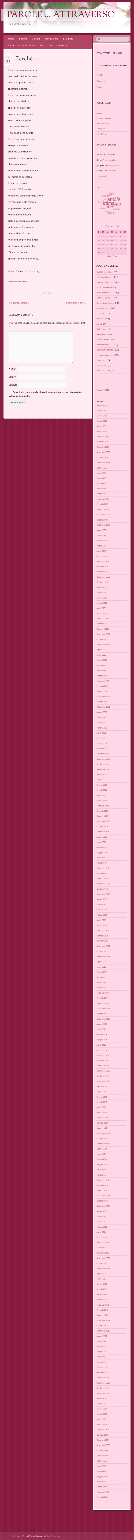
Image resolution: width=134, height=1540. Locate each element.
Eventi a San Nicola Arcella (22, 45)
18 (112, 244)
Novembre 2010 (103, 1383)
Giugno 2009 (101, 1471)
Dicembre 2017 (102, 941)
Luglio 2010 (101, 1404)
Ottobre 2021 (102, 702)
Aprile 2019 (101, 858)
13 (121, 240)
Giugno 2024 (101, 540)
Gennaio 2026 (102, 442)
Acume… (100, 113)
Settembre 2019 (103, 832)
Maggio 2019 (101, 853)
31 (107, 252)
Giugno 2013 (101, 1222)
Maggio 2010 (101, 1414)
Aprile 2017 (101, 982)
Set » (115, 256)
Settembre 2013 (103, 1206)
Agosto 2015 (101, 1086)
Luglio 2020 (101, 780)
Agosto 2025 (101, 468)
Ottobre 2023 (102, 582)
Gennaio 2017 (102, 998)
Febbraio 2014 (102, 1180)
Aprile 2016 (101, 1045)
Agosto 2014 (101, 1149)
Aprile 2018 (101, 920)
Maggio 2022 (101, 665)
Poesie (99, 390)
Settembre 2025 (103, 463)
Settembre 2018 (103, 894)
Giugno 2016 (101, 1034)
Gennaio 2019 (102, 873)
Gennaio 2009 (102, 1497)
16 (103, 244)
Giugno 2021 (101, 723)
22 (99, 248)
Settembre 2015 (103, 1081)
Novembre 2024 (103, 515)
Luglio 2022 (101, 655)
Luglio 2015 (101, 1092)
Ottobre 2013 (102, 1201)
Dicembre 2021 (102, 691)
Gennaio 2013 (102, 1248)
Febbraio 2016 (102, 1055)
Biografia (22, 38)
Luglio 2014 (101, 1154)
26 (116, 248)
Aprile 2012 (101, 1294)
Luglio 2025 (101, 473)
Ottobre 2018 (102, 889)
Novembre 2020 (103, 759)
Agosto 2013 (101, 1211)
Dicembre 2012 (102, 1253)
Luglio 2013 (101, 1216)
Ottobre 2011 (101, 1326)
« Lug (109, 256)
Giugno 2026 (101, 416)
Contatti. (36, 38)
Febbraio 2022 (102, 681)
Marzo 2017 (101, 988)
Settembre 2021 (103, 707)
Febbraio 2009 (102, 1492)
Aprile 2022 (101, 670)
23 (103, 248)
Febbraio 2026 (102, 437)
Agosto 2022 (101, 650)
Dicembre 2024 (102, 509)
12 (116, 240)
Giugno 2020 (101, 785)
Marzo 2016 (101, 1050)
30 (103, 252)
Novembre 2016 (103, 1008)
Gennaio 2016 (102, 1061)
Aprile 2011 (101, 1357)
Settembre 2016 (103, 1019)
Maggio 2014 (101, 1164)
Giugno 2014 (101, 1159)
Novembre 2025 (103, 452)
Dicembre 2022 (102, 629)
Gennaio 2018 (102, 936)
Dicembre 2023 (102, 572)
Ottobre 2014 (102, 1138)
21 (125, 244)
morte (115, 210)
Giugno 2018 (101, 910)
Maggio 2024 (101, 546)
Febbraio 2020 (102, 806)
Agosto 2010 (101, 1398)
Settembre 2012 (103, 1268)
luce (101, 207)
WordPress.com (53, 1536)
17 (107, 244)
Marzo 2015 (101, 1112)
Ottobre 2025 (102, 457)
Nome (12, 369)
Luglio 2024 (101, 535)
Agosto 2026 (101, 405)
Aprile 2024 (101, 551)
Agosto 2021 (101, 712)
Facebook (100, 81)
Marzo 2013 (101, 1237)
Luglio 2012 (101, 1279)
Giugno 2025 (101, 478)
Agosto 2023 (101, 587)
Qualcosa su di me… (59, 45)
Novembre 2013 (103, 1196)
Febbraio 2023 (102, 618)
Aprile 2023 (101, 608)
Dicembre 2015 (102, 1066)
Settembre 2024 (103, 525)
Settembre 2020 (103, 769)
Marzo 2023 (101, 613)
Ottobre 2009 (102, 1450)
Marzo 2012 (101, 1300)
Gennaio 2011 (102, 1372)
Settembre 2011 (103, 1331)
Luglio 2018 (101, 904)
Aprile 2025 (101, 488)
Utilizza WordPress (20, 1536)
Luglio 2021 (101, 717)
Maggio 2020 (101, 790)
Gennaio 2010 (102, 1435)
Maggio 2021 (101, 728)
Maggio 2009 (101, 1476)
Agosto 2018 (101, 899)
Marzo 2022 (101, 676)
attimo (109, 208)
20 (121, 244)
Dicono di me (51, 38)
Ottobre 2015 (102, 1076)
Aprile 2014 (101, 1170)
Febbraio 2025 (102, 499)
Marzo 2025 (101, 494)
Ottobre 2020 (102, 764)
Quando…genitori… (104, 118)
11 (112, 240)
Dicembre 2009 (102, 1440)
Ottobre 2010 (102, 1388)
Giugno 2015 (101, 1097)
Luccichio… (101, 134)
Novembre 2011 (103, 1320)
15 (99, 244)
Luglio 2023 (101, 593)
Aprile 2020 (101, 795)
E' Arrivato (68, 38)
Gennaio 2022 (102, 686)
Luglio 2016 (101, 1029)
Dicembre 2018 (102, 878)
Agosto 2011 (101, 1336)
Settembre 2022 (103, 645)
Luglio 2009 (101, 1466)
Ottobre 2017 (102, 951)
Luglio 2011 (101, 1341)
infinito (107, 195)
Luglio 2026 (101, 410)
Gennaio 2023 (102, 624)
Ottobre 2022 (102, 639)
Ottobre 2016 (102, 1014)
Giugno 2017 (101, 972)
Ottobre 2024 (102, 520)
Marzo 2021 (101, 738)
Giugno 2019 (101, 847)
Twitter (99, 87)
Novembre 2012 (103, 1258)
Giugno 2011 (101, 1346)
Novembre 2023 (103, 577)
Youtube (99, 75)
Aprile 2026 (101, 426)
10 (107, 240)
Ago (8, 58)
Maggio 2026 (101, 421)
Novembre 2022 (103, 634)
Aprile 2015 (101, 1107)
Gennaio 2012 (102, 1310)
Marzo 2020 (101, 800)
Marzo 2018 (101, 925)
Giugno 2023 (101, 598)
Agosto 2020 (101, 774)
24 (107, 248)
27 (121, 248)
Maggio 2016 (101, 1040)
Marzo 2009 (101, 1487)
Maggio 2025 (101, 483)
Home (11, 38)
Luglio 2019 (101, 842)
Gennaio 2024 (102, 566)
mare (109, 212)
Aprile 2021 (101, 733)
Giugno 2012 (101, 1284)
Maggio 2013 (101, 1227)
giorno (113, 195)
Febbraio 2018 (102, 930)
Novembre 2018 (103, 884)
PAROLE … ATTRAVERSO (61, 15)
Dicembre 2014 (102, 1128)
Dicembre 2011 (102, 1315)
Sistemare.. (111, 155)
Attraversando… (103, 124)
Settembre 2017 (103, 956)
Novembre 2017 (103, 946)
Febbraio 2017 (102, 993)
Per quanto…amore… (18, 303)
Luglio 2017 (101, 967)
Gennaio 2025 (102, 504)
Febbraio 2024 (102, 561)
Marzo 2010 (101, 1424)
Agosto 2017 (101, 962)
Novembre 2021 (103, 696)
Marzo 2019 (101, 863)
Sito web (13, 385)
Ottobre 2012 (102, 1263)
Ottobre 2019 (102, 826)
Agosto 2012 (101, 1274)
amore (114, 201)
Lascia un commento (17, 281)
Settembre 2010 (103, 1393)
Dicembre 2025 (102, 447)
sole (101, 204)
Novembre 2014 (103, 1133)
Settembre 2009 (103, 1456)
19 (116, 244)
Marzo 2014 (101, 1175)
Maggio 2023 (101, 603)
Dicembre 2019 (102, 816)
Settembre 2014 (103, 1144)
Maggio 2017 (101, 977)
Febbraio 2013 (102, 1242)
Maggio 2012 (101, 1289)
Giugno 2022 (101, 660)
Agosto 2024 (101, 530)
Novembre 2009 (103, 1445)
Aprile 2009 (101, 1481)
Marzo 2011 (101, 1362)
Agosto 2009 (101, 1461)
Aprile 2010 (101, 1419)
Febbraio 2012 (102, 1305)
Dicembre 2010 (102, 1378)
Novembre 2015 (103, 1071)
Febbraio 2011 (102, 1367)
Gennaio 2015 (102, 1123)
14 (125, 240)
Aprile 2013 (101, 1232)
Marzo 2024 (101, 556)
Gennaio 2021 (102, 748)
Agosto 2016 (101, 1024)
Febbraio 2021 (102, 743)
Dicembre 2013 (102, 1190)
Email (12, 377)
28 (125, 248)
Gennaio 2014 (102, 1185)
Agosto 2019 (101, 837)
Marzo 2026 (101, 431)
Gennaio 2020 (102, 811)
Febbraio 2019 (102, 868)
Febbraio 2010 (102, 1430)
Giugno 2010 (101, 1409)
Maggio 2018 (101, 915)
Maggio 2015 (101, 1102)
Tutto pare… (101, 129)
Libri (42, 45)
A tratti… (105, 176)
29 (99, 252)
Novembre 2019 (103, 821)
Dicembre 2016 (102, 1003)
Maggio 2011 (101, 1352)
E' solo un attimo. (109, 160)
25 (112, 248)
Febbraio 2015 (102, 1118)
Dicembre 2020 (102, 754)
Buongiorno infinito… (77, 303)
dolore (116, 207)
